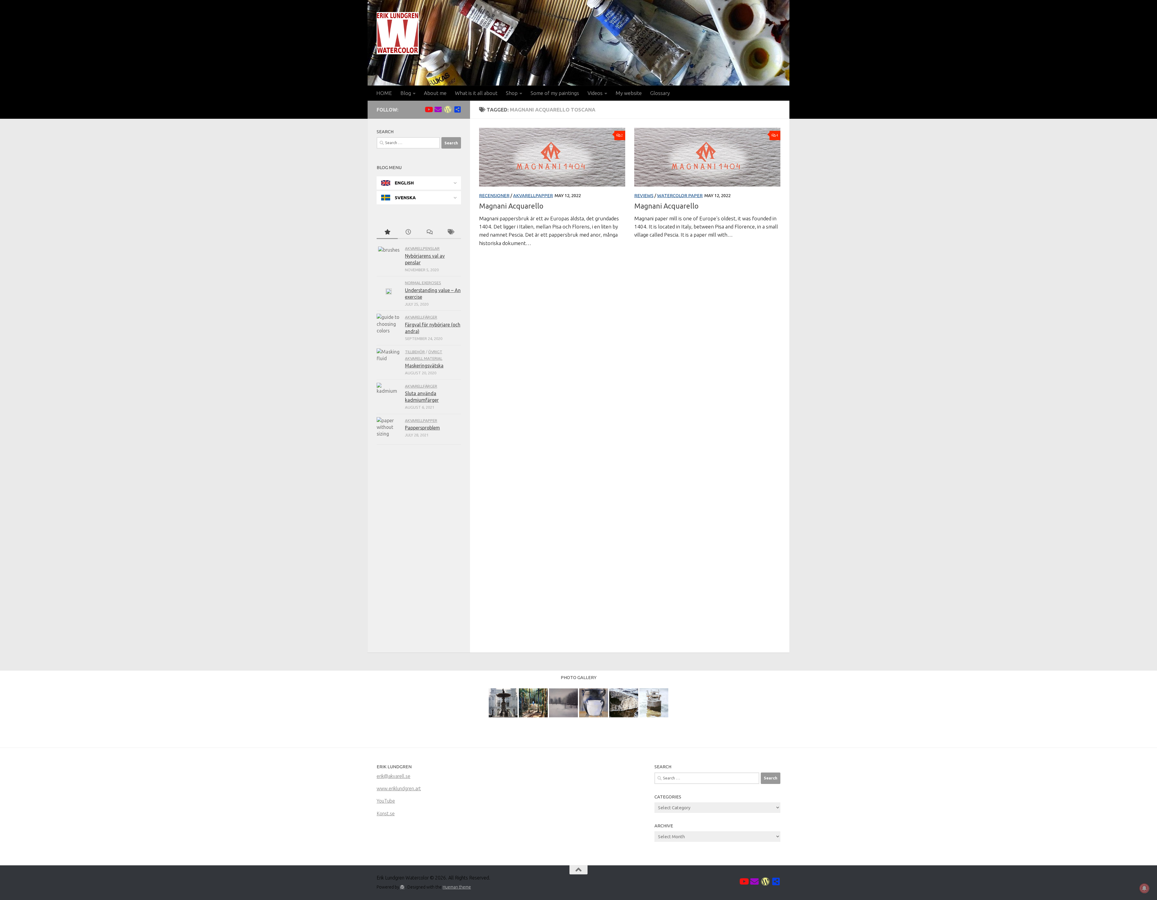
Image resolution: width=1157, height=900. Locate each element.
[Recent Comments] (429, 232)
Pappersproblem (422, 427)
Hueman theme (457, 887)
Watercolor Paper (680, 195)
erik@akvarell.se (393, 776)
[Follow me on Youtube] (428, 109)
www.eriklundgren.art (399, 788)
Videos (595, 93)
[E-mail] (438, 109)
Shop (512, 93)
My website (629, 93)
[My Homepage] (447, 109)
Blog (405, 93)
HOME (384, 93)
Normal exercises (423, 283)
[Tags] (450, 232)
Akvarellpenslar (422, 248)
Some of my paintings (555, 93)
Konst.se (386, 813)
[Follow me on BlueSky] (457, 109)
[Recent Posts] (408, 232)
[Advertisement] (419, 550)
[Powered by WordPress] (402, 887)
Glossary (660, 93)
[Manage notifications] (1144, 888)
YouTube (386, 801)
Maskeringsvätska (424, 365)
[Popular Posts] (387, 232)
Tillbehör (415, 352)
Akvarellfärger (421, 317)
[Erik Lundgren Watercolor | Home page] (398, 33)
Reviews (644, 195)
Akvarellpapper (533, 195)
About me (435, 93)
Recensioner (494, 195)
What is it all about (476, 93)
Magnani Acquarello (511, 206)
